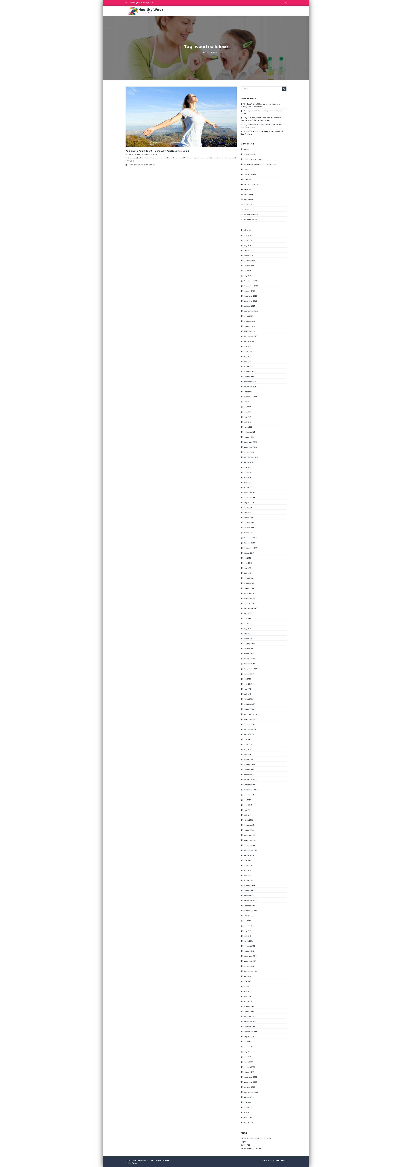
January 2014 (249, 830)
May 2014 (247, 810)
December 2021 (250, 381)
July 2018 (247, 558)
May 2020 (247, 477)
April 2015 (247, 754)
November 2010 (250, 1021)
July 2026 (247, 235)
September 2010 (250, 1032)
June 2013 (248, 865)
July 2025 (247, 271)
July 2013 (247, 860)
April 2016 (247, 694)
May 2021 (247, 417)
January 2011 (249, 1011)
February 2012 (249, 946)
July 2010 (247, 1042)
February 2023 (249, 321)
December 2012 (250, 895)
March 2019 (248, 518)
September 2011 (250, 971)
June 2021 (248, 412)
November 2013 (250, 840)
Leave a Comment (148, 165)
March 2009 (248, 1122)
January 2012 (249, 951)
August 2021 (249, 402)
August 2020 (249, 462)
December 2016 (250, 654)
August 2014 (249, 795)
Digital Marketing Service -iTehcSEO (256, 1138)
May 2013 (247, 870)
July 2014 (247, 800)
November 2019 (250, 492)
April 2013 (247, 875)
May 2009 (247, 1112)
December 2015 (250, 714)
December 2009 (250, 1077)
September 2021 (250, 397)
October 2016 (249, 664)
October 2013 (249, 845)
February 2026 (249, 261)
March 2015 (248, 759)
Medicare (248, 189)
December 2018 (250, 533)
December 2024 (250, 281)
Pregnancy (248, 199)
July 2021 (247, 407)
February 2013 (249, 885)
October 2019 (249, 497)
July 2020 (247, 467)
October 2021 (249, 392)
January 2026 (249, 266)
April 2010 (247, 1057)
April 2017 (247, 633)
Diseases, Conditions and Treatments (260, 164)
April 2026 (248, 250)
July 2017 (247, 618)
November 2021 (250, 387)
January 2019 (249, 528)
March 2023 (248, 316)
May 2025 (247, 276)
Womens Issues (134, 154)
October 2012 (249, 906)
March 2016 (248, 699)
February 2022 (249, 371)
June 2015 (248, 744)
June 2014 (248, 805)
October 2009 (249, 1087)
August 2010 (249, 1037)
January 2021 (249, 437)
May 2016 (247, 689)
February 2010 (249, 1067)
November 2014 (250, 780)
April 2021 (247, 422)
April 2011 (247, 996)
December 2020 (250, 442)
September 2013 (250, 850)
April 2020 (248, 482)
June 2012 (248, 926)
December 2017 (250, 593)
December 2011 (250, 956)
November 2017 (250, 598)
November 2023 (250, 301)
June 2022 (248, 351)
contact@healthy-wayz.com (141, 3)
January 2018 (249, 588)
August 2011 (248, 976)
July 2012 (247, 921)
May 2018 (247, 568)
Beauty (247, 149)
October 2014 (249, 785)
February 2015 (249, 764)
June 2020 (248, 472)
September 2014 (251, 790)
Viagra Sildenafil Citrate (251, 1148)
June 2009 (248, 1107)
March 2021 (248, 427)
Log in (243, 1142)
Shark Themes (280, 1160)
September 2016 (250, 669)
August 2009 (249, 1097)
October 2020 (249, 452)
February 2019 (249, 523)
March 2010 (248, 1062)
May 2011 (247, 991)
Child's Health (249, 154)
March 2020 (248, 487)
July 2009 (247, 1102)
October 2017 (249, 603)
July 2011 (247, 981)
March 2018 (248, 578)
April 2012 (247, 936)
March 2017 (248, 638)
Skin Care (248, 204)
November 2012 (250, 901)
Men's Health (249, 194)
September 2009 (251, 1092)
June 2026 (248, 240)
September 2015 (251, 729)
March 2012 (248, 941)
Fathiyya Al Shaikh (151, 154)
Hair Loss (247, 179)
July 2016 (247, 679)
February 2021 (249, 432)
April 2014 (247, 815)
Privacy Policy (131, 1163)
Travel (246, 209)
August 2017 (249, 613)
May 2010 (247, 1052)
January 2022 (249, 376)
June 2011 (247, 986)
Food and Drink (250, 174)
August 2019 (249, 502)
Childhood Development (254, 159)
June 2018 (248, 563)
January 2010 (249, 1072)
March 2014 (248, 820)
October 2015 (249, 724)
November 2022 (250, 331)
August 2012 (249, 916)
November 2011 (250, 961)
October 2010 (249, 1026)
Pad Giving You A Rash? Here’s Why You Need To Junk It (157, 151)
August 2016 (249, 674)
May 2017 (247, 628)
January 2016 (249, 709)
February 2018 (249, 583)
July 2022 (247, 346)
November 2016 (250, 659)
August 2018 (249, 553)
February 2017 (249, 644)
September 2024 (251, 286)
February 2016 (249, 704)
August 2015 (249, 734)
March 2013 (248, 880)
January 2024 (249, 291)
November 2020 (250, 447)
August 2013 (249, 855)
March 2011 (248, 1001)
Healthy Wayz (150, 9)
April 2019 (247, 513)
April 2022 (247, 361)
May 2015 (247, 749)
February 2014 (249, 825)
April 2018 (247, 573)
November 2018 (250, 538)
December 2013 (250, 835)
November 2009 (250, 1082)
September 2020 (251, 457)
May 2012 (247, 931)
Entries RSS (245, 1145)
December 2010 (250, 1016)
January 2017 (249, 649)
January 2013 (249, 890)
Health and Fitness (252, 184)
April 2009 (248, 1117)
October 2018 (249, 543)
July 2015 (247, 739)
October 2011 (249, 966)
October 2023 (249, 306)
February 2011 (249, 1006)
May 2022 (247, 356)
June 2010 (248, 1047)
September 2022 (251, 336)
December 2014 (250, 775)
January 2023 (249, 326)
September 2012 (250, 911)
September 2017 (250, 608)
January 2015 (249, 769)
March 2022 (248, 366)
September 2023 (251, 311)
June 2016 (248, 684)
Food (246, 169)
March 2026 (248, 256)
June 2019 (248, 507)
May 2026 (247, 245)
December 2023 (250, 296)
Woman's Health (251, 214)
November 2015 (250, 719)
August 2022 (249, 341)
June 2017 (248, 623)
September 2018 (250, 548)
